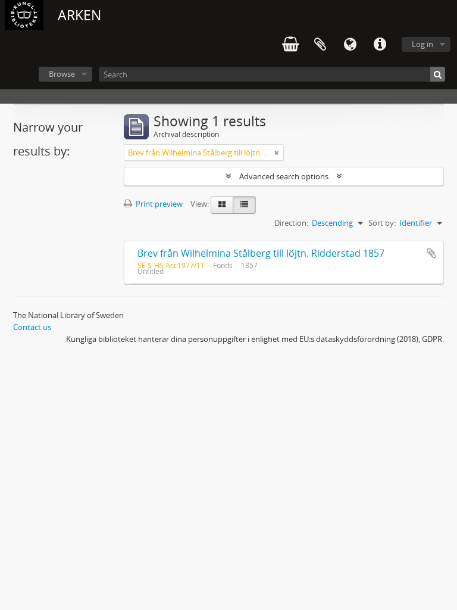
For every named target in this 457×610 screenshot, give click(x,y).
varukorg (290, 45)
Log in (422, 44)
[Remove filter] (276, 152)
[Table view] (244, 205)
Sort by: (382, 222)
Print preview (158, 203)
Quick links (380, 45)
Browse (62, 74)
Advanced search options (283, 176)
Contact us (32, 327)
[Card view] (222, 205)
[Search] (437, 74)
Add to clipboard (431, 253)
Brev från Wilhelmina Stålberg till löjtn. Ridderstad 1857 (260, 253)
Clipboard (320, 45)
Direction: (291, 222)
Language (350, 45)
